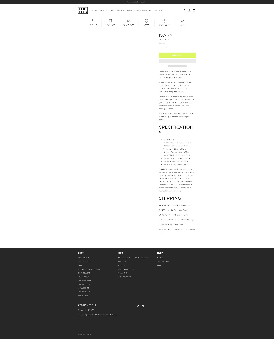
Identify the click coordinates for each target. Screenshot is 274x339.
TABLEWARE (129, 25)
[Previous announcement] (79, 2)
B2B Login (122, 262)
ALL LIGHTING (83, 258)
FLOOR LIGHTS (84, 292)
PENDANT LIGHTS (85, 284)
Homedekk (87, 334)
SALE (80, 265)
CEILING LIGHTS (84, 280)
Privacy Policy (123, 273)
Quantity (162, 43)
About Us (121, 265)
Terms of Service (124, 277)
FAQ (159, 265)
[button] (177, 61)
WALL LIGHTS (83, 288)
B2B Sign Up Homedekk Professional (133, 258)
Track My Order (163, 262)
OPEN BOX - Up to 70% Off (89, 269)
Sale (182, 25)
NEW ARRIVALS (84, 262)
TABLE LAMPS (84, 296)
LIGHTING (92, 25)
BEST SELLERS (84, 273)
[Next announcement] (195, 2)
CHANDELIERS (84, 277)
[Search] (184, 10)
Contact (160, 258)
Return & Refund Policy (127, 269)
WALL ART (110, 25)
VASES (146, 25)
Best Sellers (164, 25)
